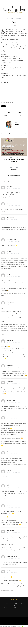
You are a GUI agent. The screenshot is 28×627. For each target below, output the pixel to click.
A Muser (9, 29)
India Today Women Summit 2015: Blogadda (14, 160)
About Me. (21, 608)
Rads (15, 25)
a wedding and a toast (14, 174)
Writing (9, 18)
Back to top (13, 621)
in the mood (14, 169)
